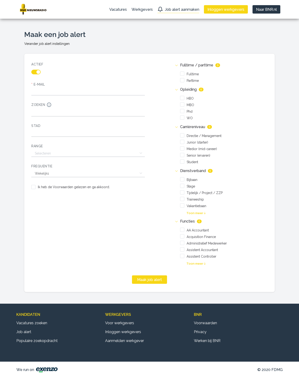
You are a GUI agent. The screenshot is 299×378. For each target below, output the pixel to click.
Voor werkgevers (119, 323)
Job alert (23, 332)
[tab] (221, 65)
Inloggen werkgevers (123, 332)
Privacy (200, 332)
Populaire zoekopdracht (37, 340)
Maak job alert (149, 279)
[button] (221, 65)
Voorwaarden (205, 323)
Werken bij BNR (207, 340)
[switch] (88, 72)
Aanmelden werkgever (124, 340)
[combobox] (88, 133)
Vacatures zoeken (31, 323)
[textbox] (88, 133)
